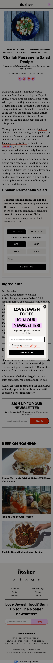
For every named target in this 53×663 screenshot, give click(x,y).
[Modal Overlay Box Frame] (26, 331)
